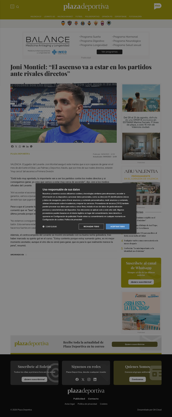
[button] (50, 226)
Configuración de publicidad (65, 216)
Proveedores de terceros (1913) (108, 203)
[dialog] (86, 208)
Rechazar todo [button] (91, 226)
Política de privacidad (73, 219)
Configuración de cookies (53, 219)
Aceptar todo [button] (118, 226)
